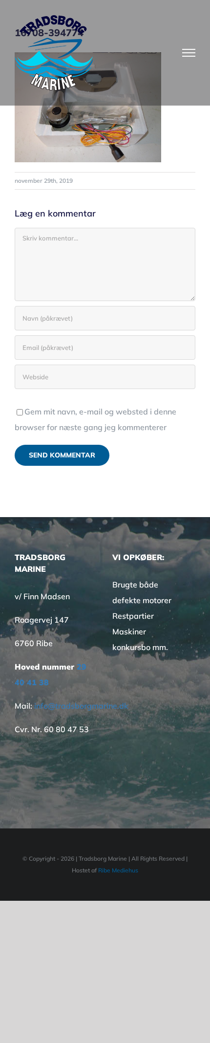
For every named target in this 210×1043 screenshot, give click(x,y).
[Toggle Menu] (189, 53)
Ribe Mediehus (118, 870)
